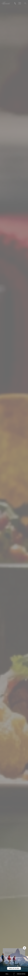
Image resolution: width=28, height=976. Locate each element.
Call (7, 974)
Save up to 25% (14, 968)
